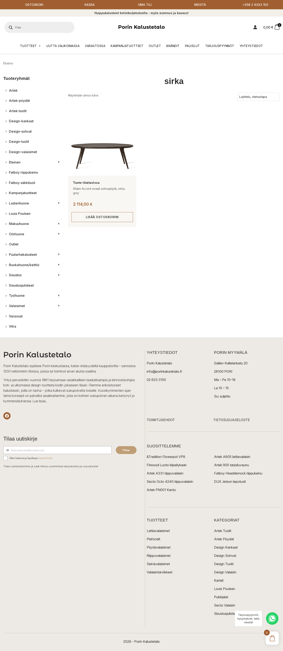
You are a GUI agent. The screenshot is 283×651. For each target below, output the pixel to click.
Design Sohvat (225, 556)
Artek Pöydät (224, 539)
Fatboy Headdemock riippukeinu (238, 473)
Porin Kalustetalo (141, 27)
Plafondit (153, 539)
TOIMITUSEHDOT (161, 420)
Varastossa (95, 46)
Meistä (200, 4)
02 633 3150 (156, 380)
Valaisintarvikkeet (159, 572)
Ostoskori (34, 4)
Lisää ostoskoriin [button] (102, 217)
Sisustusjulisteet (226, 613)
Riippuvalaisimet (159, 556)
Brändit (173, 46)
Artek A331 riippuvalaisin (165, 473)
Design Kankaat (226, 547)
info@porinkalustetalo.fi (164, 371)
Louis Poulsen (224, 589)
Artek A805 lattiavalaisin (232, 457)
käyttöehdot (45, 458)
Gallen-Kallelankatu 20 (231, 363)
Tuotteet (28, 46)
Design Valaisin (225, 572)
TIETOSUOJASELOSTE (231, 420)
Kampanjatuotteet (127, 46)
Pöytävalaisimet (159, 547)
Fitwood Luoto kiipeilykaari (166, 465)
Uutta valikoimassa (63, 46)
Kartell (218, 580)
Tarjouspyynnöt (219, 46)
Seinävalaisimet (158, 564)
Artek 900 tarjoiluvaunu (231, 465)
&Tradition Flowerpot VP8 (166, 457)
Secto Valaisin (224, 605)
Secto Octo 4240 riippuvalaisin (170, 481)
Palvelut (192, 46)
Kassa (90, 4)
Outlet (155, 46)
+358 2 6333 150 (255, 4)
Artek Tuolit (222, 531)
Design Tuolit (223, 564)
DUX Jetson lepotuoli (230, 481)
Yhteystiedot (251, 46)
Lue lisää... (40, 401)
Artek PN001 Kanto (161, 490)
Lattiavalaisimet (158, 531)
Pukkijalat (221, 597)
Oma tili (145, 4)
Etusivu (8, 63)
